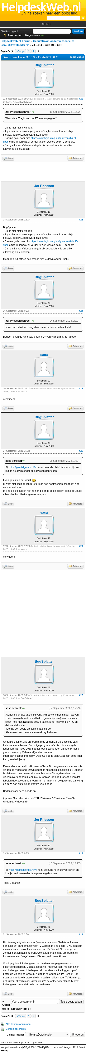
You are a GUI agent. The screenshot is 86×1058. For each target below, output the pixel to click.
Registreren (32, 35)
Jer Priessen (44, 186)
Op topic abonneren (16, 1029)
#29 (81, 934)
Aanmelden (15, 35)
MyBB (24, 1047)
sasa (44, 355)
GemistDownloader (13, 45)
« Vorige (20, 51)
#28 (81, 853)
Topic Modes (77, 57)
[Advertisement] (43, 171)
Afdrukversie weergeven (18, 1024)
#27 (81, 695)
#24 (81, 388)
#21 (81, 98)
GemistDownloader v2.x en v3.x (53, 41)
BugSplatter (44, 65)
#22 (81, 219)
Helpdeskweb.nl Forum (15, 41)
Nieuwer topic (20, 1008)
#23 (81, 310)
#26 (81, 546)
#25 (81, 451)
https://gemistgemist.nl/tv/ (23, 467)
